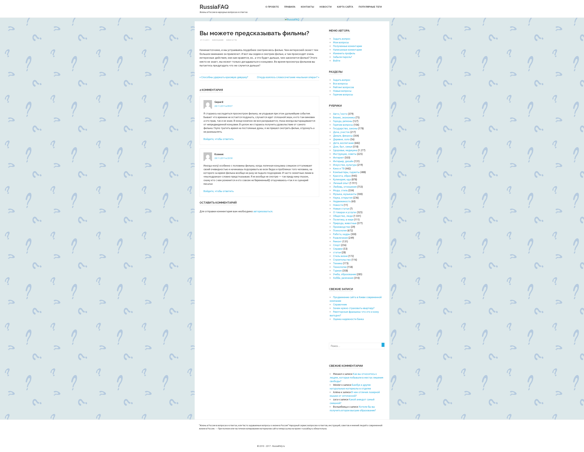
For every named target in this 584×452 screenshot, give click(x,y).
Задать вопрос (341, 38)
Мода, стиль (340, 190)
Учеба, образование (344, 274)
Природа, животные (344, 223)
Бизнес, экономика (344, 117)
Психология (340, 230)
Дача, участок (341, 132)
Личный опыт (341, 183)
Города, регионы (342, 121)
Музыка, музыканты (344, 194)
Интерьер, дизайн (343, 161)
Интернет (338, 157)
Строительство (342, 259)
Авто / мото (340, 113)
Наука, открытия (343, 197)
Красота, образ (342, 175)
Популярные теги (370, 6)
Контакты (307, 6)
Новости (326, 6)
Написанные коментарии (347, 49)
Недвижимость (342, 201)
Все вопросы (340, 83)
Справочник (340, 304)
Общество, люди (343, 216)
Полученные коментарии (347, 46)
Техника (337, 263)
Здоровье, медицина (345, 150)
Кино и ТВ (231, 40)
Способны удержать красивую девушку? (224, 77)
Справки (338, 248)
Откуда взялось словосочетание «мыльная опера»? (287, 77)
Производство (341, 226)
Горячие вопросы (343, 94)
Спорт (336, 245)
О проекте (272, 6)
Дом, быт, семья (342, 146)
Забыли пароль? (342, 57)
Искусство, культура (345, 164)
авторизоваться (262, 211)
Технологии (340, 267)
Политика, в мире (343, 219)
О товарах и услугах (344, 212)
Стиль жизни (340, 256)
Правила (289, 6)
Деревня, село (341, 139)
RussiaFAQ (214, 6)
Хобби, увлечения (343, 278)
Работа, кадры (341, 234)
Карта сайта (345, 6)
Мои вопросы (341, 42)
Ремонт (337, 241)
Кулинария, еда (342, 179)
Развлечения (340, 237)
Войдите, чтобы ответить (218, 139)
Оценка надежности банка (348, 319)
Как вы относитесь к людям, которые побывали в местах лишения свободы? (356, 378)
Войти (336, 60)
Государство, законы (345, 128)
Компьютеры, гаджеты (346, 172)
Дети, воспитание (343, 143)
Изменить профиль (344, 53)
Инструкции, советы (344, 154)
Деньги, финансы (343, 135)
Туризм (337, 270)
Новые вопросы (342, 90)
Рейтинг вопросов (343, 87)
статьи (337, 252)
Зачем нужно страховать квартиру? (353, 308)
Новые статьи (341, 208)
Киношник (218, 40)
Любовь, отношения (345, 186)
